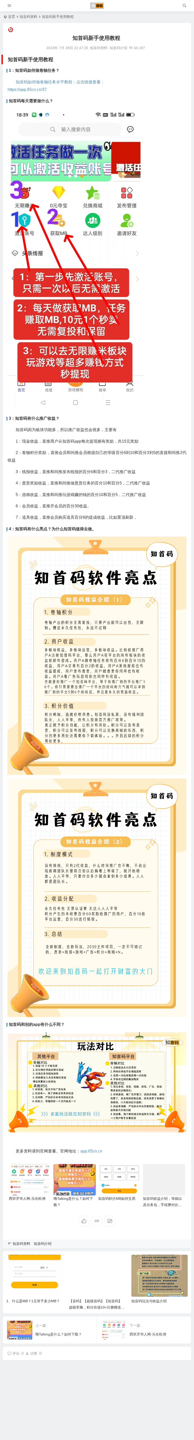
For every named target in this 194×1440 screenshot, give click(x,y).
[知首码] (97, 6)
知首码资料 (28, 17)
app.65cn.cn (91, 1151)
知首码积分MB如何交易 (116, 1199)
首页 (11, 17)
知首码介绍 (118, 48)
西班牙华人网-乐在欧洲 (27, 1199)
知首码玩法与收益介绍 (149, 1301)
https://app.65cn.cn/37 (27, 89)
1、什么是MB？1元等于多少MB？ (33, 1301)
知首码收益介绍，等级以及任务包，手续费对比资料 (162, 1205)
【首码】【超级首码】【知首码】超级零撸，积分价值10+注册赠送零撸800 (97, 1307)
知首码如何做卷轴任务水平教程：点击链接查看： (60, 82)
